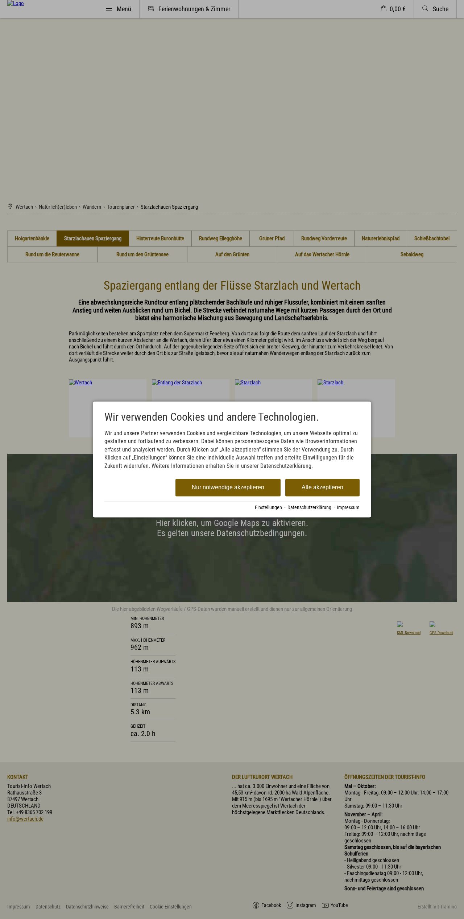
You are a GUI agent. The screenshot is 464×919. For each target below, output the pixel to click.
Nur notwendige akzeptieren (228, 487)
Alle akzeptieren (322, 487)
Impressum (348, 507)
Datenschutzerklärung (309, 507)
